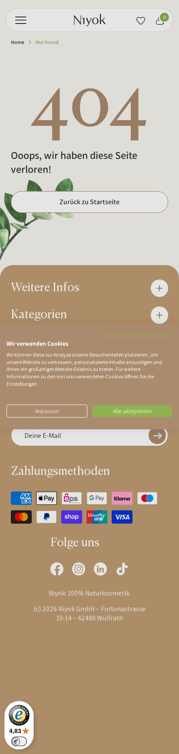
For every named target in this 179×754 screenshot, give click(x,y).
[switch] (19, 741)
